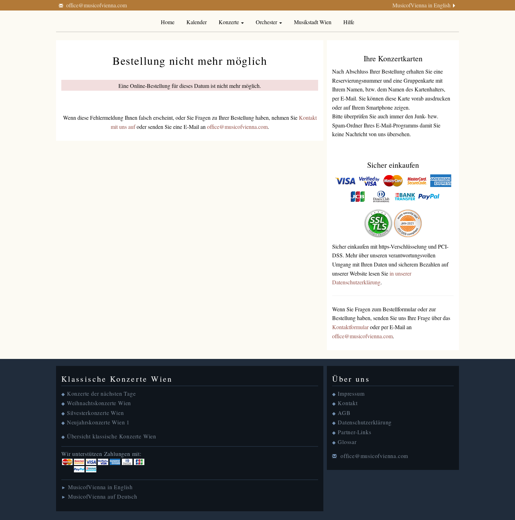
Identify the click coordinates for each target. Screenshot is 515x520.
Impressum (351, 393)
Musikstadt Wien (312, 22)
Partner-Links (354, 432)
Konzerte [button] (229, 22)
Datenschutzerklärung (365, 422)
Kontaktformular (350, 327)
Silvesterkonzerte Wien (95, 412)
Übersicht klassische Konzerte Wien (111, 436)
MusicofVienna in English (421, 5)
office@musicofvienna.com (96, 5)
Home (167, 22)
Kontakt (348, 403)
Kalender (196, 22)
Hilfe (348, 22)
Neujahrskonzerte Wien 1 (98, 422)
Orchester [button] (267, 22)
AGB (344, 412)
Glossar (347, 441)
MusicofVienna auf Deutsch (102, 496)
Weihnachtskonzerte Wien (99, 403)
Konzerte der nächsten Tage (101, 393)
